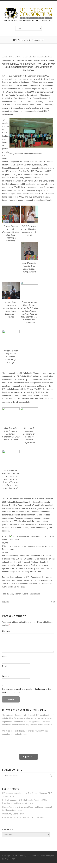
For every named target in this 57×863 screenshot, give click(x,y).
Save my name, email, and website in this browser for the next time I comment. (26, 690)
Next (53, 602)
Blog (26, 57)
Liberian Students (21, 594)
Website (5, 676)
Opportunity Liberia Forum (13, 814)
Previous (5, 602)
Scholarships (35, 594)
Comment (6, 631)
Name (4, 656)
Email (4, 666)
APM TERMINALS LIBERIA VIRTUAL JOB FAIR (23, 817)
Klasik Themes (11, 859)
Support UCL (28, 756)
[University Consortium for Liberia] (28, 22)
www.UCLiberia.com (19, 584)
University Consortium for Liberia (31, 856)
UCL (18, 57)
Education (32, 57)
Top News (48, 57)
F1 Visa (10, 594)
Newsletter (40, 57)
